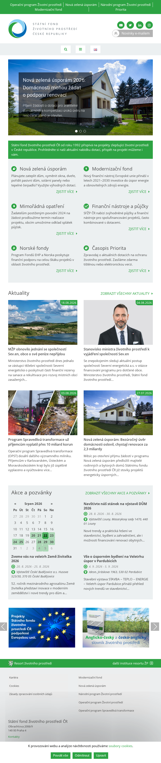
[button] (80, 97)
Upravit (101, 755)
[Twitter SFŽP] (130, 25)
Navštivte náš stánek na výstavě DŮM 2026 (115, 505)
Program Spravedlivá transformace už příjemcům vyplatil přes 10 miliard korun (40, 442)
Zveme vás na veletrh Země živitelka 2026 (41, 558)
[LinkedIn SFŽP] (139, 25)
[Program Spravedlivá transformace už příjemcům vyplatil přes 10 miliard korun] (42, 412)
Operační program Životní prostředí (36, 5)
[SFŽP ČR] (42, 28)
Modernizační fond (48, 9)
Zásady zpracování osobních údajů (30, 694)
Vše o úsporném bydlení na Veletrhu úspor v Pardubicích (114, 558)
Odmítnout (82, 755)
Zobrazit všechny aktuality (125, 294)
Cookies (14, 686)
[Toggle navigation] (80, 49)
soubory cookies (120, 746)
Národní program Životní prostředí (126, 5)
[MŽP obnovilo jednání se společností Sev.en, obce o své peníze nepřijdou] (42, 322)
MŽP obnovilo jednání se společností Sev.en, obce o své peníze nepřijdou (37, 351)
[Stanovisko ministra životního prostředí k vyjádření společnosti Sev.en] (118, 322)
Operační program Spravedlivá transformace (106, 710)
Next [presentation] (155, 627)
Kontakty (14, 737)
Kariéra (13, 677)
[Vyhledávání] (66, 49)
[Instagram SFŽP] (149, 25)
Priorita (121, 9)
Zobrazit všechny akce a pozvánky (115, 493)
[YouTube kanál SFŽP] (121, 25)
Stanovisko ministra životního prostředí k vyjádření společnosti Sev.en (116, 351)
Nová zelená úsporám (81, 5)
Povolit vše (60, 755)
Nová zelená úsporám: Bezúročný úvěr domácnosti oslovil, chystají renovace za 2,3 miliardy (116, 444)
